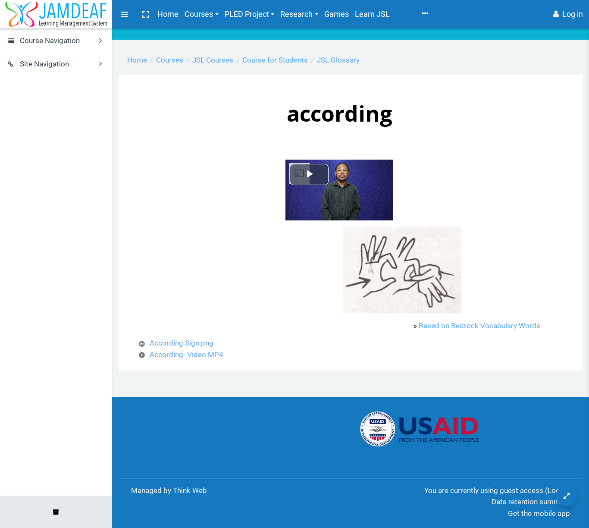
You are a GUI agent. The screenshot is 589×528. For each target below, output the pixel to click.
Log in (572, 14)
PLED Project (247, 14)
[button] (145, 14)
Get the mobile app (539, 513)
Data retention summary (531, 501)
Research (296, 14)
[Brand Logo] (56, 14)
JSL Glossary (338, 60)
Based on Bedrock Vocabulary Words (479, 325)
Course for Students (275, 60)
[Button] (566, 495)
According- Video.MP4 (186, 354)
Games (336, 14)
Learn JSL (372, 14)
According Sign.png (181, 343)
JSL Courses (212, 60)
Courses (199, 14)
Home (168, 14)
